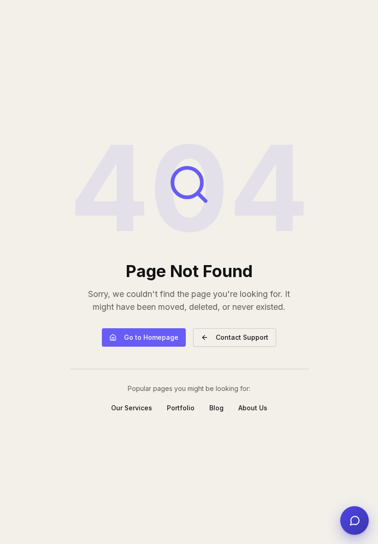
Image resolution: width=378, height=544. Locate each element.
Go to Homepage (151, 337)
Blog (216, 408)
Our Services (131, 408)
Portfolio (181, 408)
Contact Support (242, 337)
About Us (252, 408)
